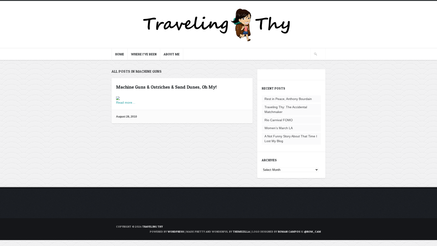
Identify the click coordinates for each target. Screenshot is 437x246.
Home (119, 54)
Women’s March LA (278, 128)
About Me (172, 54)
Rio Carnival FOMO (278, 120)
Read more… (125, 102)
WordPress (176, 231)
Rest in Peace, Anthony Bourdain (288, 99)
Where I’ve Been (144, 54)
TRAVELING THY (152, 226)
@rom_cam (312, 231)
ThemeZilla (241, 231)
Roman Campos (289, 231)
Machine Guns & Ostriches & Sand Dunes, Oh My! (166, 87)
